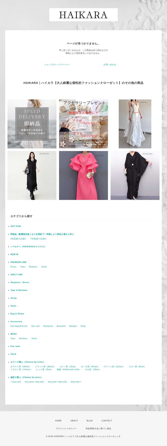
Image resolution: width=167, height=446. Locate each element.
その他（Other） (93, 369)
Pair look (15, 346)
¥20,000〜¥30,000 (57, 382)
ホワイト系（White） (20, 366)
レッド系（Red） (44, 369)
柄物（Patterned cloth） (69, 369)
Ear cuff (35, 326)
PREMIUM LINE (18, 262)
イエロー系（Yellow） (21, 369)
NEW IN (14, 254)
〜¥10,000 (15, 382)
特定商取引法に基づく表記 (98, 428)
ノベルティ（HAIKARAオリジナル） (28, 246)
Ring (83, 326)
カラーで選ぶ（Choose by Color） (27, 362)
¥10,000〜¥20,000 (34, 382)
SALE (13, 354)
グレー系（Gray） (68, 366)
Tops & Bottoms (19, 290)
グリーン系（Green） (114, 366)
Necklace (48, 326)
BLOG (90, 421)
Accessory (16, 321)
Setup (13, 298)
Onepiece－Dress (19, 282)
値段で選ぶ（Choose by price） (26, 377)
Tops (22, 267)
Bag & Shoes (17, 314)
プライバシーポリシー (66, 428)
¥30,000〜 (76, 382)
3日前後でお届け (18, 239)
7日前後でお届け (38, 239)
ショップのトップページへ (57, 64)
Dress (13, 267)
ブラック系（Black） (45, 366)
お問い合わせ (110, 64)
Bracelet (61, 326)
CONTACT (107, 421)
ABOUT (74, 421)
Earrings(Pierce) (19, 326)
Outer (44, 267)
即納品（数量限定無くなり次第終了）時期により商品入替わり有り (42, 234)
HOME (58, 421)
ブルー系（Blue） (137, 366)
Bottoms (33, 267)
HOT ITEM (15, 226)
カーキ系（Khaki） (90, 366)
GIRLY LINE (16, 274)
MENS (13, 334)
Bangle (73, 326)
